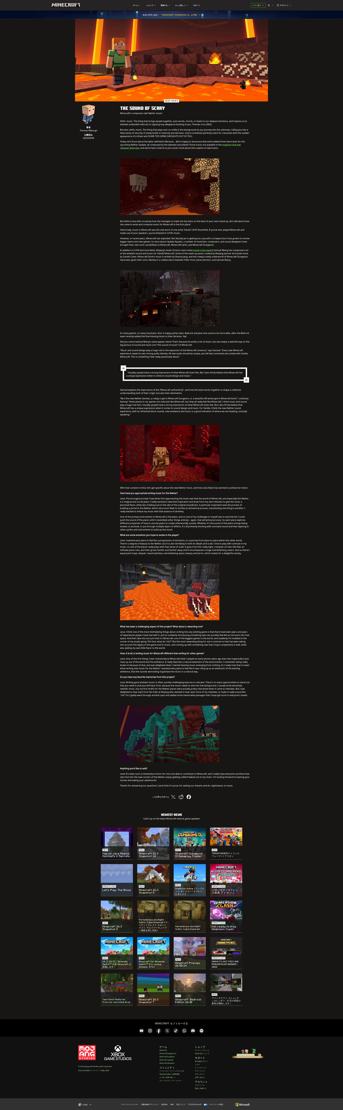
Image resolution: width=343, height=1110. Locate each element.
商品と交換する (200, 1088)
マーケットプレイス (202, 1050)
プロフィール (200, 1085)
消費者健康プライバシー (150, 1104)
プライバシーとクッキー (130, 1104)
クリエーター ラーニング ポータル (171, 1071)
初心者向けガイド (201, 1061)
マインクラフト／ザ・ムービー (170, 1080)
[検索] (271, 5)
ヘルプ (197, 1064)
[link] (141, 1030)
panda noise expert (203, 250)
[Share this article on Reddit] (181, 797)
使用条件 (164, 1104)
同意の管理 (105, 1070)
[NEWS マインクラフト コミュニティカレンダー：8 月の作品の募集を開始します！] (226, 983)
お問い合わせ (200, 1077)
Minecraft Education (166, 1063)
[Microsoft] (242, 1104)
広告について (181, 1104)
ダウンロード (200, 1074)
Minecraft (163, 1050)
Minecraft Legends (166, 1060)
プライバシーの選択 (215, 1104)
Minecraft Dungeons (167, 1057)
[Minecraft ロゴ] (66, 5)
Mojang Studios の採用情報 (169, 1074)
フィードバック (200, 1068)
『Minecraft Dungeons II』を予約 (178, 15)
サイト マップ (200, 1071)
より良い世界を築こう (167, 1077)
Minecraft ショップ (202, 1053)
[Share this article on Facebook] (189, 797)
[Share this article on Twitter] (173, 797)
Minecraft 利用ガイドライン (88, 1070)
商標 (172, 1104)
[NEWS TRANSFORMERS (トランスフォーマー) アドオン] (226, 837)
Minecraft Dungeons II (167, 1053)
